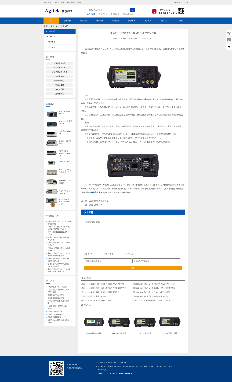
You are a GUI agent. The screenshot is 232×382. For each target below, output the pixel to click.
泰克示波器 (59, 89)
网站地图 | (177, 2)
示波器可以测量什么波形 (56, 317)
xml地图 (185, 2)
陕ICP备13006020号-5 (121, 363)
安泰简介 (67, 21)
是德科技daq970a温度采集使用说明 (58, 321)
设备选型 (89, 254)
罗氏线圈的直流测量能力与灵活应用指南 (58, 291)
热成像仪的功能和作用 (55, 295)
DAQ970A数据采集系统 (65, 122)
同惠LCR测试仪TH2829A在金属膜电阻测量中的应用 (58, 254)
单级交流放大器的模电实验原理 (58, 302)
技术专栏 (64, 26)
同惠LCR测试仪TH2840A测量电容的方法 (58, 249)
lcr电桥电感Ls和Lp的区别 (57, 287)
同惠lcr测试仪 (128, 14)
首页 (51, 21)
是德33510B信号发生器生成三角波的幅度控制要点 (151, 292)
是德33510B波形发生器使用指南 (93, 296)
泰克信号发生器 (59, 68)
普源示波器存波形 (96, 205)
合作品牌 (99, 21)
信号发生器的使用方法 (55, 298)
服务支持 (148, 21)
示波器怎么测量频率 (55, 314)
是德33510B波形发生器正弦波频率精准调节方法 (150, 296)
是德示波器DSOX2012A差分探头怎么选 (59, 244)
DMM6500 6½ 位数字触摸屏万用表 (65, 201)
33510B (121, 49)
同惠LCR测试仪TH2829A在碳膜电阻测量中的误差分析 (58, 270)
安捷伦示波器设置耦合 (98, 201)
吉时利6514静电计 (65, 132)
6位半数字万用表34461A (65, 192)
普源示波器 (115, 14)
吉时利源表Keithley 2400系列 (65, 153)
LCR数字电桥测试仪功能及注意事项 (58, 307)
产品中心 (83, 21)
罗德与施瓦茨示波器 (59, 72)
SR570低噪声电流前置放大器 (65, 171)
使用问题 (130, 254)
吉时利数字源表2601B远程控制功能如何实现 (58, 265)
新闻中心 (164, 21)
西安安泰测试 (96, 192)
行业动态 (51, 47)
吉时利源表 (59, 76)
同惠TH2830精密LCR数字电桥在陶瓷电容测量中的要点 (59, 228)
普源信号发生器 (59, 63)
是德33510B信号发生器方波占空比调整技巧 (97, 300)
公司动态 (51, 37)
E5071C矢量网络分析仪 (65, 112)
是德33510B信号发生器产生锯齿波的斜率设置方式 (100, 292)
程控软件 (115, 21)
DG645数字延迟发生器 (65, 181)
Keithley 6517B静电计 (65, 142)
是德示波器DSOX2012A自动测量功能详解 (59, 222)
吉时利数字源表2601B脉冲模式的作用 (58, 238)
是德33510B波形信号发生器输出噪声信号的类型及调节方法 (103, 288)
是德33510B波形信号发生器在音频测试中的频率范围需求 (102, 284)
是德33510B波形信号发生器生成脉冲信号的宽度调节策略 (154, 288)
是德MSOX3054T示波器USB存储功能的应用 (58, 260)
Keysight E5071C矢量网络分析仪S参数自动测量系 (151, 300)
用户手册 (109, 254)
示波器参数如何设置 (55, 311)
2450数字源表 (64, 161)
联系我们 (180, 21)
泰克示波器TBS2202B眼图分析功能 (58, 233)
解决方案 (131, 21)
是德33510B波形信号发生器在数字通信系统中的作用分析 (154, 284)
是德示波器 (103, 14)
